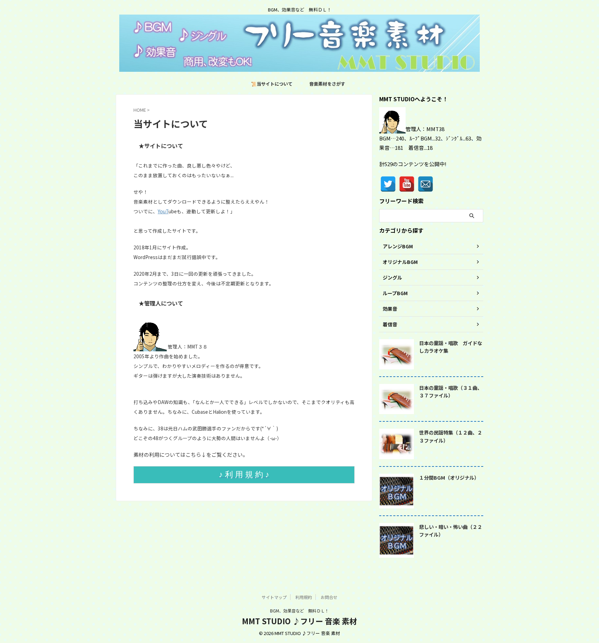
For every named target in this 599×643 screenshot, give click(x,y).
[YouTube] (407, 184)
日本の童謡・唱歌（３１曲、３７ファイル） (450, 391)
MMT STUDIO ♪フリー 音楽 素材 (299, 620)
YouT (163, 211)
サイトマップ (274, 597)
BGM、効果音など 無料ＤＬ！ (299, 611)
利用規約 (303, 597)
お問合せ (329, 597)
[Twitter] (388, 184)
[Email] (425, 184)
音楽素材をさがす (327, 83)
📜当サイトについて (272, 83)
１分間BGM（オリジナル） (449, 477)
